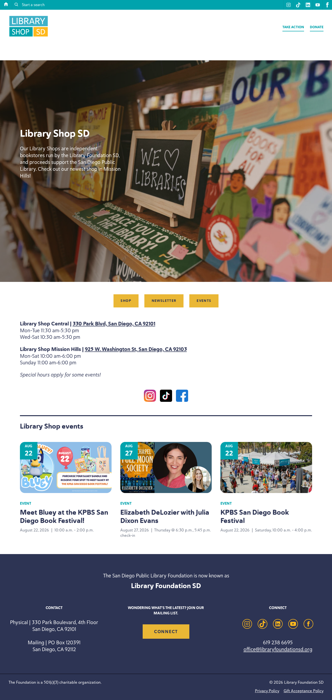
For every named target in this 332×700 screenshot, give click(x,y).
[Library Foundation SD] (29, 36)
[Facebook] (182, 397)
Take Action (293, 27)
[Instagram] (150, 397)
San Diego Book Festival (254, 516)
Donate (316, 27)
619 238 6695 (278, 642)
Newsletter (164, 301)
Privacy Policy (267, 690)
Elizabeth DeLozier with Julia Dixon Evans (164, 516)
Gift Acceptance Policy (303, 690)
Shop (126, 301)
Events (204, 301)
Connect (166, 632)
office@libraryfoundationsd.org (278, 649)
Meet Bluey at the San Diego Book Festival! (64, 516)
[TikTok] (166, 397)
